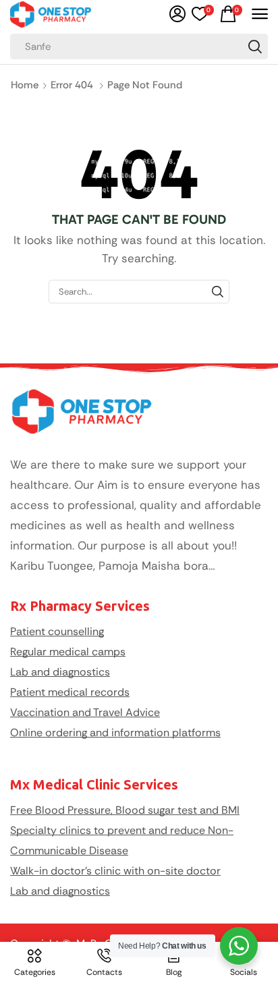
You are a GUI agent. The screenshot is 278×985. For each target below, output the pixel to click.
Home (24, 85)
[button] (177, 14)
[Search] (255, 46)
